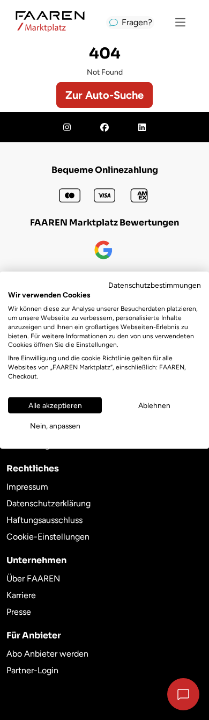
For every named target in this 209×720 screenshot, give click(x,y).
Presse (18, 612)
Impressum (27, 487)
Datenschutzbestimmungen (154, 284)
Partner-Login (32, 670)
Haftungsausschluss (44, 520)
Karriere (21, 595)
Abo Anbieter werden (47, 654)
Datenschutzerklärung (48, 503)
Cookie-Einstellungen (47, 537)
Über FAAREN (33, 578)
